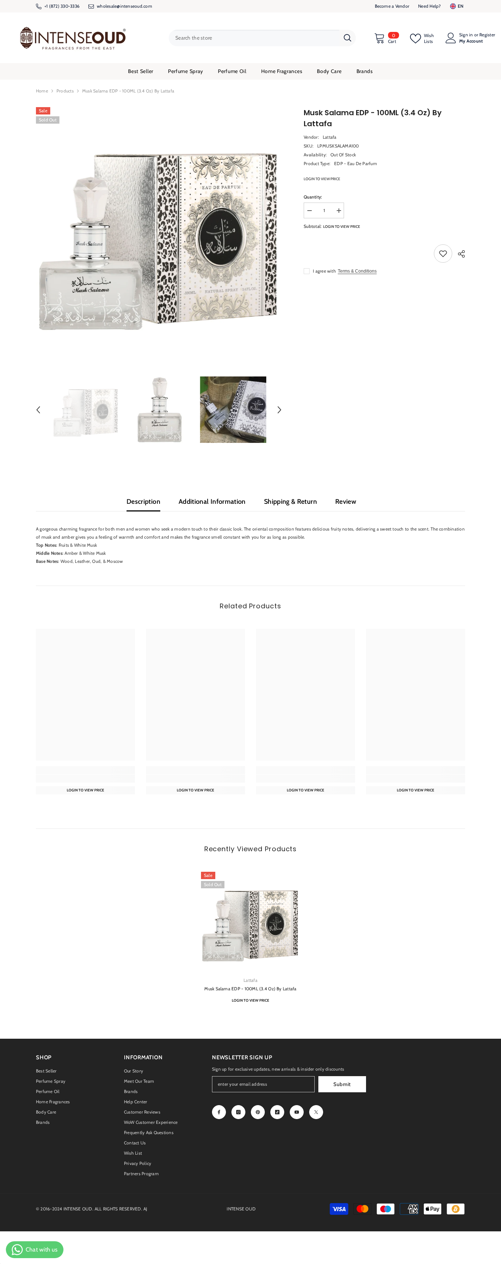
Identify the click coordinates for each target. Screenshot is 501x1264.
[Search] (262, 38)
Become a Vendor (392, 6)
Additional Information (212, 502)
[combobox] (254, 38)
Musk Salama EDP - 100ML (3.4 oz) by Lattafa (250, 988)
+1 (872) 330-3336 (62, 6)
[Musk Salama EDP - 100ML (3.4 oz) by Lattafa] (250, 921)
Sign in (466, 35)
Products (65, 91)
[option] (159, 230)
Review (345, 502)
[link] (85, 779)
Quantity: (313, 197)
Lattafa (330, 137)
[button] (38, 409)
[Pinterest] (258, 1112)
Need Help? (429, 6)
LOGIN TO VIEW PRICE (322, 178)
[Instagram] (238, 1112)
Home (42, 91)
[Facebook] (219, 1112)
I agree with (324, 271)
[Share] (458, 254)
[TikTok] (277, 1112)
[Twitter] (316, 1112)
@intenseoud (129, 6)
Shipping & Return (290, 502)
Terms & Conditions (357, 271)
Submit (342, 1084)
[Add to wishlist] (443, 253)
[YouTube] (297, 1112)
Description (143, 502)
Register (487, 35)
